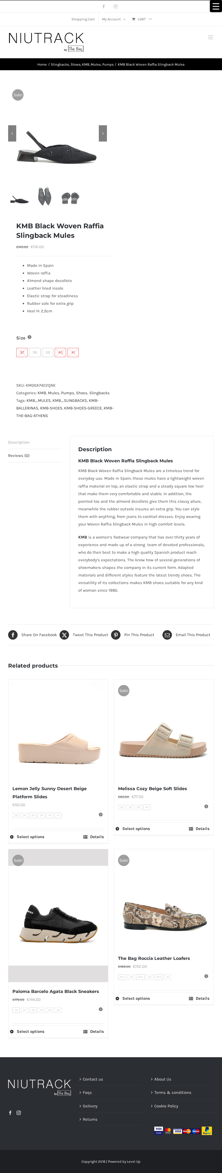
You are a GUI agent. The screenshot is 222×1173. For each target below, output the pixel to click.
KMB (42, 392)
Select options (30, 837)
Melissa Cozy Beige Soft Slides (152, 788)
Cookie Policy (166, 1106)
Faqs (87, 1092)
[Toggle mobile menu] (211, 37)
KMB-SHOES (51, 408)
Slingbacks (99, 392)
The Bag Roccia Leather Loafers (154, 958)
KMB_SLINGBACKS (70, 400)
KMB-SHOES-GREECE (83, 408)
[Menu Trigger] (216, 6)
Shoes (81, 392)
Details (97, 837)
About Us (162, 1079)
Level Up (134, 1161)
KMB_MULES (39, 400)
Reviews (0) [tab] (19, 455)
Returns (90, 1119)
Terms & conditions (172, 1092)
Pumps (67, 392)
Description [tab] (19, 442)
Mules (53, 392)
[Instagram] (19, 1113)
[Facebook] (10, 1113)
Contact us (93, 1079)
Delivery (90, 1106)
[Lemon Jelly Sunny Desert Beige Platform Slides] (58, 729)
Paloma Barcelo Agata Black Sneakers (55, 991)
